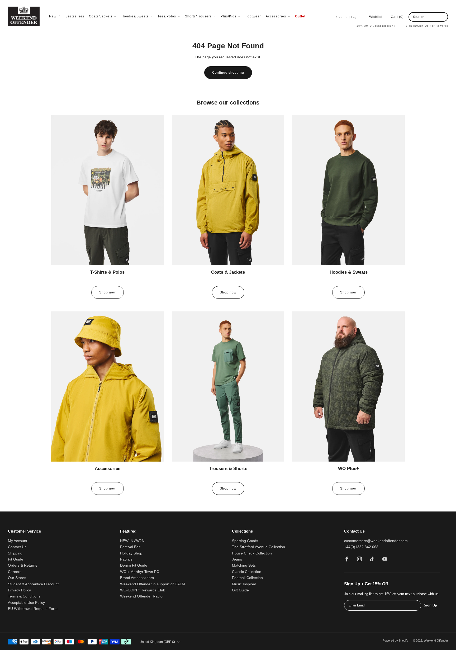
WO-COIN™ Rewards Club (142, 590)
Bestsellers (74, 16)
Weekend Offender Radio (141, 596)
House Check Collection (252, 553)
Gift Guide (240, 590)
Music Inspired (244, 584)
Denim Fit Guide (133, 565)
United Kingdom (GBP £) (157, 642)
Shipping (15, 553)
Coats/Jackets (100, 16)
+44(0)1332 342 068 (361, 547)
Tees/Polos (167, 16)
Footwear (253, 16)
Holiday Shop (131, 553)
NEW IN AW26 (132, 541)
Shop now (107, 292)
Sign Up (430, 605)
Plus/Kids (228, 16)
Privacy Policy (19, 590)
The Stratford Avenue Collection (258, 547)
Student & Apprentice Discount (33, 584)
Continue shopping (228, 72)
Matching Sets (244, 565)
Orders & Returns (22, 565)
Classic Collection (246, 572)
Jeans (237, 559)
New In (55, 16)
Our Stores (17, 578)
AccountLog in (348, 17)
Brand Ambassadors (137, 578)
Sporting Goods (245, 541)
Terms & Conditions (24, 596)
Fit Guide (15, 559)
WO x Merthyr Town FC (139, 572)
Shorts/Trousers (198, 16)
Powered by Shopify (395, 640)
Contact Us (17, 547)
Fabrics (126, 559)
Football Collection (247, 578)
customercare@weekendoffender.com (376, 541)
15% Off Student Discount (379, 25)
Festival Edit (130, 547)
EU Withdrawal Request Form (33, 609)
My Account (17, 541)
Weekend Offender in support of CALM (152, 584)
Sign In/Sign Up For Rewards (427, 25)
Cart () (397, 17)
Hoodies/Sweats (135, 16)
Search (419, 17)
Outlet (300, 16)
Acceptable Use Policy (26, 603)
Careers (14, 572)
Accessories (276, 16)
